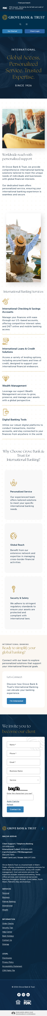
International (7, 906)
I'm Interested (16, 701)
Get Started (12, 31)
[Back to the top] (42, 828)
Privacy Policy (8, 962)
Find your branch (24, 3)
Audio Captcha (13, 801)
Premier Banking (9, 901)
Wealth (5, 910)
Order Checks (11, 923)
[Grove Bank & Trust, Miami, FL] (23, 17)
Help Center (7, 932)
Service (13, 780)
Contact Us (15, 809)
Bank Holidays (8, 936)
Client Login (34, 31)
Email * (13, 762)
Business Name (16, 771)
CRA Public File (8, 970)
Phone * (13, 753)
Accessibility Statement (12, 966)
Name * (13, 745)
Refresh (10, 804)
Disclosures (7, 958)
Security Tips (7, 928)
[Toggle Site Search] (20, 24)
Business (6, 897)
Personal (5, 893)
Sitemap (5, 944)
